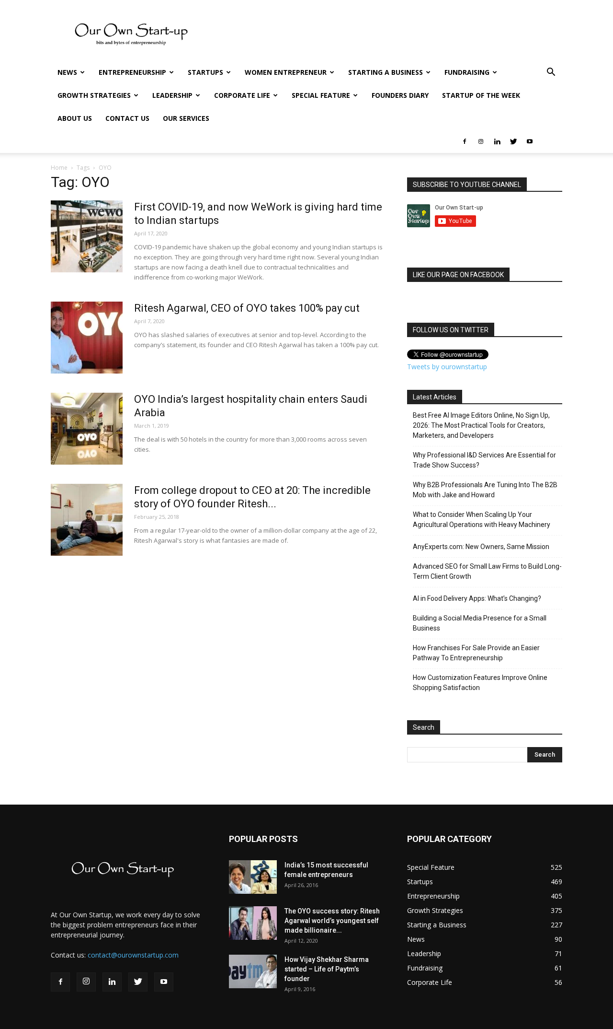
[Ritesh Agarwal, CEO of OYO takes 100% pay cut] (87, 338)
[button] (550, 73)
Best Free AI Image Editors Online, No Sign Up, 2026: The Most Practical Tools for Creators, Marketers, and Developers (481, 425)
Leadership (172, 95)
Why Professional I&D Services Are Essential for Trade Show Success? (484, 460)
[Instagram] (481, 141)
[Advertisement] (388, 35)
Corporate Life (242, 95)
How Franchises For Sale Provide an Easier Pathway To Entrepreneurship (476, 653)
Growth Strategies (94, 95)
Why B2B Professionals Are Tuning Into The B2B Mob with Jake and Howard (485, 490)
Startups (205, 72)
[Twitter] (513, 141)
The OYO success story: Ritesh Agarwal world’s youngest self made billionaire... (332, 920)
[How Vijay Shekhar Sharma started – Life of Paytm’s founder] (253, 971)
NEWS (67, 72)
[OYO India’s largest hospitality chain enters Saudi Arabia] (87, 429)
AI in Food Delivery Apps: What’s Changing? (477, 598)
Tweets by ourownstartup (447, 366)
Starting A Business (385, 72)
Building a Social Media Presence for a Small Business (479, 623)
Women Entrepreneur (286, 72)
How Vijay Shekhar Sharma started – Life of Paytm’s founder (326, 969)
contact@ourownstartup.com (133, 954)
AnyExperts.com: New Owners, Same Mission (481, 546)
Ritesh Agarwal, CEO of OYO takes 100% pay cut (247, 308)
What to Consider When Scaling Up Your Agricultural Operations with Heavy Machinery (481, 519)
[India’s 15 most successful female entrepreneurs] (253, 877)
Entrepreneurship (132, 72)
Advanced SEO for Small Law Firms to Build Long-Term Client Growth (487, 571)
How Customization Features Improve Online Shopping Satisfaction (480, 682)
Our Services (186, 118)
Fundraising (466, 72)
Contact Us (127, 118)
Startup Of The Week (481, 95)
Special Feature (321, 95)
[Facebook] (464, 141)
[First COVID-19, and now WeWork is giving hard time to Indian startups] (87, 236)
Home (59, 168)
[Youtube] (529, 141)
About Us (74, 118)
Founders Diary (400, 95)
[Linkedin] (497, 141)
